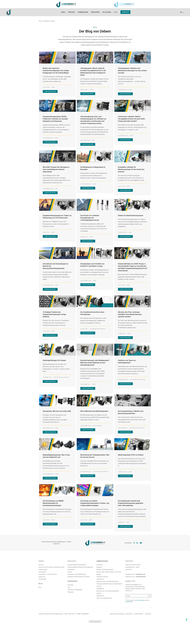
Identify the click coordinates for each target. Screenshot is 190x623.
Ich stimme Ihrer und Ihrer (137, 601)
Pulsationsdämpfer (73, 567)
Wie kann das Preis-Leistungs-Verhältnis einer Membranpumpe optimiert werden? (130, 314)
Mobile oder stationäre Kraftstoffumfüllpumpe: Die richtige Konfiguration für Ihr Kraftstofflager (56, 70)
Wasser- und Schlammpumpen (104, 569)
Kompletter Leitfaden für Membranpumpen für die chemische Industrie (131, 169)
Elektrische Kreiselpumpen (85, 567)
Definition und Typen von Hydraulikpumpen (127, 361)
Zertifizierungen (43, 569)
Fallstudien (107, 12)
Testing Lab (42, 576)
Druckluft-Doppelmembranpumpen (77, 564)
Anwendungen (83, 12)
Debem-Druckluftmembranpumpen (130, 215)
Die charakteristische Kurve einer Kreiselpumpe (92, 313)
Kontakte (125, 12)
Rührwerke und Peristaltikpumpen (77, 574)
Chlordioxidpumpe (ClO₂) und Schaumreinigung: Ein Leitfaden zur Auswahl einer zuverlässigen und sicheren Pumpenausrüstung (93, 120)
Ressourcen (95, 12)
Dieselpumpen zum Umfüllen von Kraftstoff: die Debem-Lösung (92, 265)
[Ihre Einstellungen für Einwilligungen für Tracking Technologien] (186, 619)
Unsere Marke (42, 579)
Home (40, 21)
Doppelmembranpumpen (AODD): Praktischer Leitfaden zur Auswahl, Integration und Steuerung (55, 119)
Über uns (41, 564)
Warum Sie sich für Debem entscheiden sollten (51, 567)
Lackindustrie (100, 579)
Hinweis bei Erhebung (95, 621)
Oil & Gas (98, 586)
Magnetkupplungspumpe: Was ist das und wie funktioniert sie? (56, 456)
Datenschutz (129, 614)
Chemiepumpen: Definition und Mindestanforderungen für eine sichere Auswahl (132, 70)
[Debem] (8, 12)
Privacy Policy (140, 600)
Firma (63, 12)
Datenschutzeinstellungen (117, 614)
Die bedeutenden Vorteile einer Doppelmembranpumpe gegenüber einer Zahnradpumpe (130, 503)
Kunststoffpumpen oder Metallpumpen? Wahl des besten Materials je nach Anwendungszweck (94, 362)
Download (70, 585)
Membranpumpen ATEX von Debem (130, 455)
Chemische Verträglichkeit (75, 589)
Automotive (99, 564)
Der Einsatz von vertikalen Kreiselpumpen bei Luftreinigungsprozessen (89, 218)
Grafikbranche (100, 588)
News (53, 87)
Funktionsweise (97, 425)
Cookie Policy (129, 601)
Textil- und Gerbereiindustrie (104, 598)
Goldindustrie (100, 595)
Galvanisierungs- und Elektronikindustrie (107, 581)
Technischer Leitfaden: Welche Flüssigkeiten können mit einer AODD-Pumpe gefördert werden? (131, 119)
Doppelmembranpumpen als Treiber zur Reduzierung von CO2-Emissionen (57, 217)
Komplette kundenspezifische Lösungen (79, 576)
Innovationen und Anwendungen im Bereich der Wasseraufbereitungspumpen (55, 266)
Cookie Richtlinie (138, 614)
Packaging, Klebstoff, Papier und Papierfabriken (109, 584)
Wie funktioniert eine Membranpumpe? (94, 411)
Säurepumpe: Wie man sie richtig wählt (57, 411)
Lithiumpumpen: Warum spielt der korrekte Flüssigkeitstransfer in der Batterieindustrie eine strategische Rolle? (93, 71)
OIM (69, 587)
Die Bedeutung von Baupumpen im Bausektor (92, 168)
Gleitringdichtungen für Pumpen (54, 360)
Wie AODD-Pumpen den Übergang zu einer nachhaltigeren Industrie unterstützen (56, 169)
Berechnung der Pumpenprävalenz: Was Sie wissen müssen (94, 456)
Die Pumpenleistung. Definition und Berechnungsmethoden (130, 412)
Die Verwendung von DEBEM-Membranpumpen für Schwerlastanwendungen (53, 503)
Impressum (148, 614)
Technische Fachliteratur (97, 328)
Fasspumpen (71, 569)
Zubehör (70, 572)
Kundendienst (42, 572)
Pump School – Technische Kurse (48, 574)
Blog (115, 12)
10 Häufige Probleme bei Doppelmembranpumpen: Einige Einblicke (54, 314)
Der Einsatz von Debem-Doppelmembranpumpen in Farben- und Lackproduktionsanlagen (94, 503)
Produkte (71, 12)
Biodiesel (99, 567)
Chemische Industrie (102, 576)
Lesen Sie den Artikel (50, 91)
